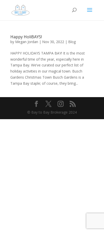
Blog (72, 41)
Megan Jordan (26, 41)
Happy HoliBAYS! (26, 37)
